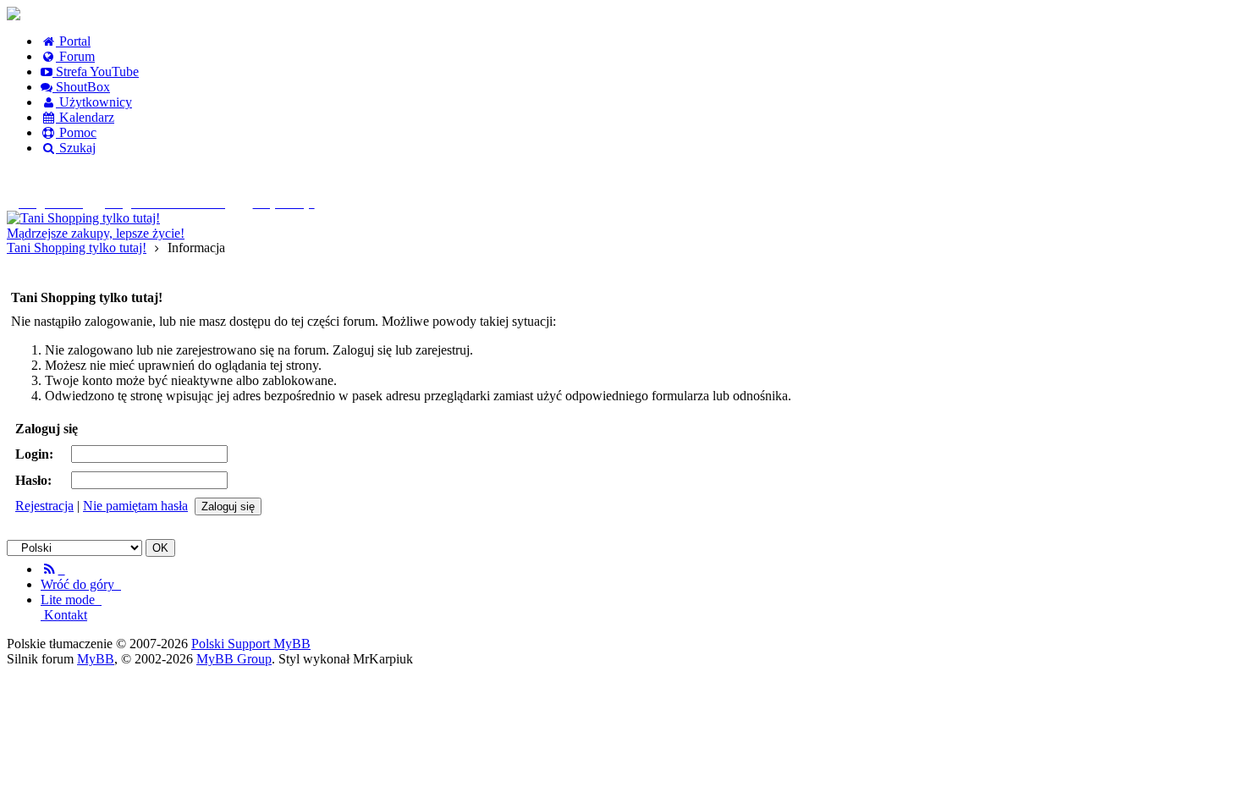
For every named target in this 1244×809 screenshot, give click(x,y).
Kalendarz (85, 117)
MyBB (95, 659)
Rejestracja (44, 505)
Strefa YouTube (95, 71)
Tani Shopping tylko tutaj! (76, 247)
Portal (73, 41)
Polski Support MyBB (251, 643)
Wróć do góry (81, 584)
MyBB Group (234, 659)
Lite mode (71, 599)
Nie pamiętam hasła (135, 505)
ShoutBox (81, 87)
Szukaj (76, 147)
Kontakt (64, 615)
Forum (75, 56)
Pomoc (76, 132)
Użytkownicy (94, 102)
